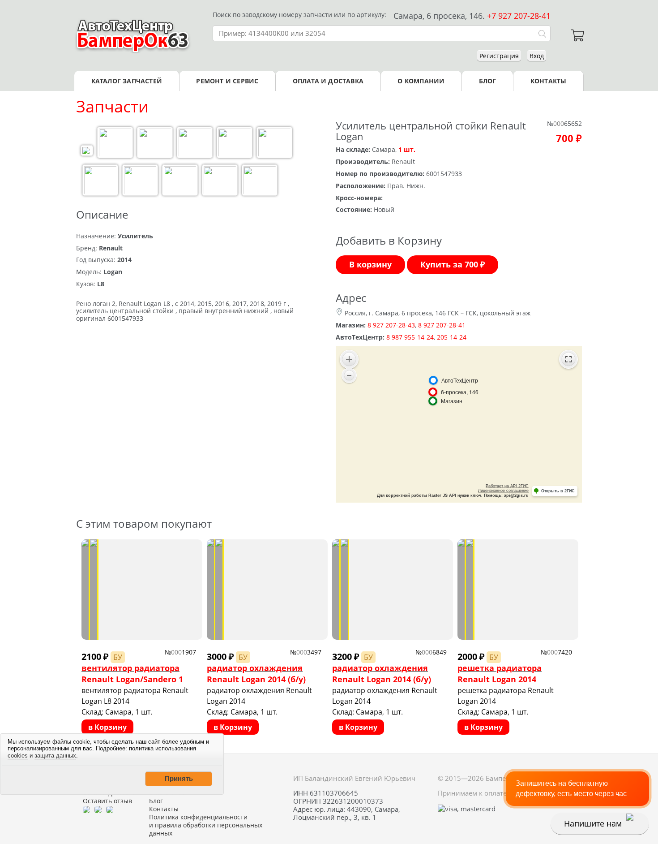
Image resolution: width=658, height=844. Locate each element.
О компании (420, 81)
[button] (178, 778)
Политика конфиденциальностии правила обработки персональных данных (205, 825)
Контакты (548, 81)
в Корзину (107, 727)
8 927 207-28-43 (391, 325)
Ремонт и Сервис (227, 81)
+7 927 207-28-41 (519, 15)
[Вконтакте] (98, 809)
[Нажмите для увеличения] (87, 151)
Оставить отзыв (107, 801)
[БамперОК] (133, 35)
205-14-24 (451, 337)
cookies (18, 755)
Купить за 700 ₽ (452, 264)
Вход (537, 56)
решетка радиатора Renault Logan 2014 (499, 674)
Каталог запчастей (126, 81)
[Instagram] (109, 809)
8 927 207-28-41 (442, 325)
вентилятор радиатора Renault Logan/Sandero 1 (132, 674)
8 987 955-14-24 (410, 337)
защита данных (55, 755)
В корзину (370, 264)
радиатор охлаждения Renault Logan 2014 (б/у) (256, 674)
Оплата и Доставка (328, 81)
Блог (487, 81)
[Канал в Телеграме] (86, 809)
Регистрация (499, 56)
